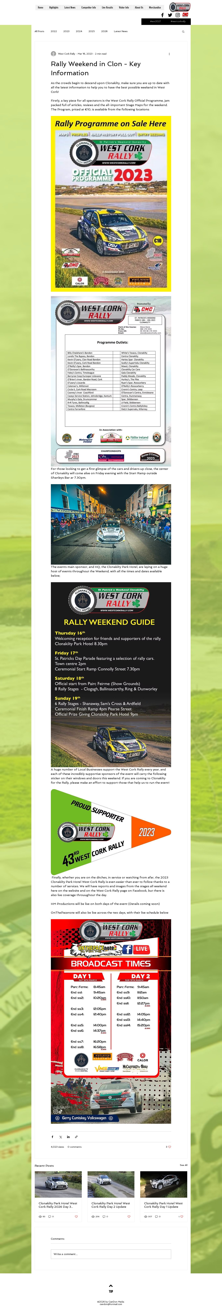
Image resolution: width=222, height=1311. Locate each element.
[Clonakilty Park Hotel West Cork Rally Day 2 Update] (111, 1184)
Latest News (121, 31)
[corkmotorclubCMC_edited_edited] (185, 15)
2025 (92, 31)
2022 (54, 31)
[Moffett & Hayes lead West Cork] (163, 1184)
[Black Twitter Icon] (170, 15)
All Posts (39, 31)
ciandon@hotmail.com (111, 1304)
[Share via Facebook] (52, 1136)
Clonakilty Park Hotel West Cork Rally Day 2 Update (110, 1205)
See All (183, 1165)
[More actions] (169, 54)
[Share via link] (76, 1136)
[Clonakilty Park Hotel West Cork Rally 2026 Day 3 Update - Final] (58, 1184)
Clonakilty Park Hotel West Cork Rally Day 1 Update (163, 1205)
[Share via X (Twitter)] (60, 1136)
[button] (183, 31)
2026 (104, 31)
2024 (79, 31)
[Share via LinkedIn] (68, 1136)
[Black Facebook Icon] (162, 15)
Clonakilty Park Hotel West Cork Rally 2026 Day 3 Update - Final (58, 1205)
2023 (66, 31)
